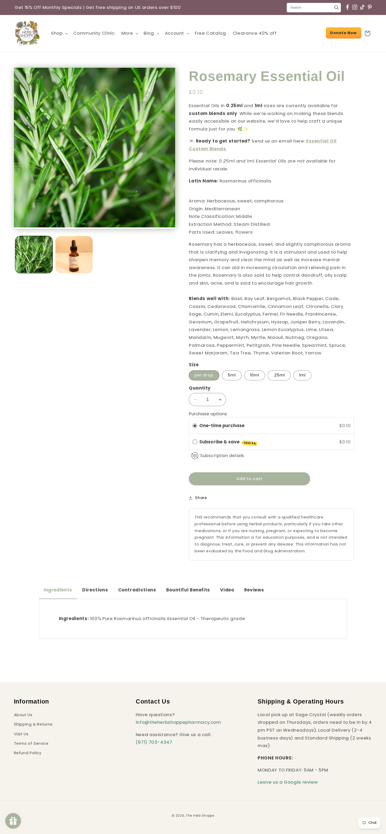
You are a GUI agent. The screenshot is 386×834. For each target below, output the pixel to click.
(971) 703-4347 (154, 742)
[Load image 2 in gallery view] (74, 255)
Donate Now (343, 32)
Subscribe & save (227, 442)
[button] (59, 33)
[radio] (194, 425)
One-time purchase (221, 425)
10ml (254, 375)
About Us (23, 714)
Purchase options (208, 414)
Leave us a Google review (288, 782)
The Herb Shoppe (200, 815)
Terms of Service (31, 743)
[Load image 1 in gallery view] (34, 255)
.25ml (279, 375)
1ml (302, 375)
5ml (232, 375)
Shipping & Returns (33, 724)
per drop (204, 375)
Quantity (200, 388)
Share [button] (201, 497)
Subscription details (222, 456)
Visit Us (21, 734)
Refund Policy (27, 753)
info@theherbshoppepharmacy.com (178, 722)
